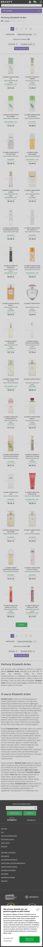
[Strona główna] (2, 21)
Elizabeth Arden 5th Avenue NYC (11, 266)
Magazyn (4, 881)
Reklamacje (5, 856)
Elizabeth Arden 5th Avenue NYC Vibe (32, 606)
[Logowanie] (30, 2)
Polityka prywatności (9, 836)
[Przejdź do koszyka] (34, 2)
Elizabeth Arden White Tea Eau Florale (32, 568)
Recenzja (4, 846)
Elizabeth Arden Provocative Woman (32, 342)
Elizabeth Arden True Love (10, 493)
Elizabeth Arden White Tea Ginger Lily (32, 229)
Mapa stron (5, 843)
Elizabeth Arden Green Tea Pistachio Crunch (11, 455)
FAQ (2, 832)
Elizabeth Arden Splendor (10, 342)
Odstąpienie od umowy (9, 860)
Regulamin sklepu (7, 839)
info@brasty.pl (31, 820)
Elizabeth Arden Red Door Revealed (11, 418)
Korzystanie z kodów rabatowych (13, 863)
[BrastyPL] (32, 898)
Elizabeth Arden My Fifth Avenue (10, 191)
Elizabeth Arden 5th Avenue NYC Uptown (32, 455)
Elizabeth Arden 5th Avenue (32, 78)
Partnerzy (4, 874)
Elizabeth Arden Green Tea (11, 78)
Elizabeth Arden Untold (32, 379)
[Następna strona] (31, 29)
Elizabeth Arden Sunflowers (32, 153)
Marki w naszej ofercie (9, 867)
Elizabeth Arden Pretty (32, 303)
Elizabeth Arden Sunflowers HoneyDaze (11, 568)
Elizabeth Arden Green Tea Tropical (32, 115)
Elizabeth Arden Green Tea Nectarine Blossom (32, 266)
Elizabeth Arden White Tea (32, 191)
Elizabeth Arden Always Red (32, 531)
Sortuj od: (10, 34)
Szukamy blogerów (8, 877)
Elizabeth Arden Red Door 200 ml (32, 493)
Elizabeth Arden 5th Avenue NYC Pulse (11, 606)
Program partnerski (8, 870)
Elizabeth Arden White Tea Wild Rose (11, 153)
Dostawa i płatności (8, 852)
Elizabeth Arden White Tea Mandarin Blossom (11, 229)
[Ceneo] (11, 899)
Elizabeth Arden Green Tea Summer (11, 115)
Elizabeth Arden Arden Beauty (32, 418)
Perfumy (7, 21)
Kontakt (4, 829)
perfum (24, 683)
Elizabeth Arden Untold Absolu (10, 304)
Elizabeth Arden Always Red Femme (11, 531)
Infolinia (11, 819)
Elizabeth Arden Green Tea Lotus (11, 380)
